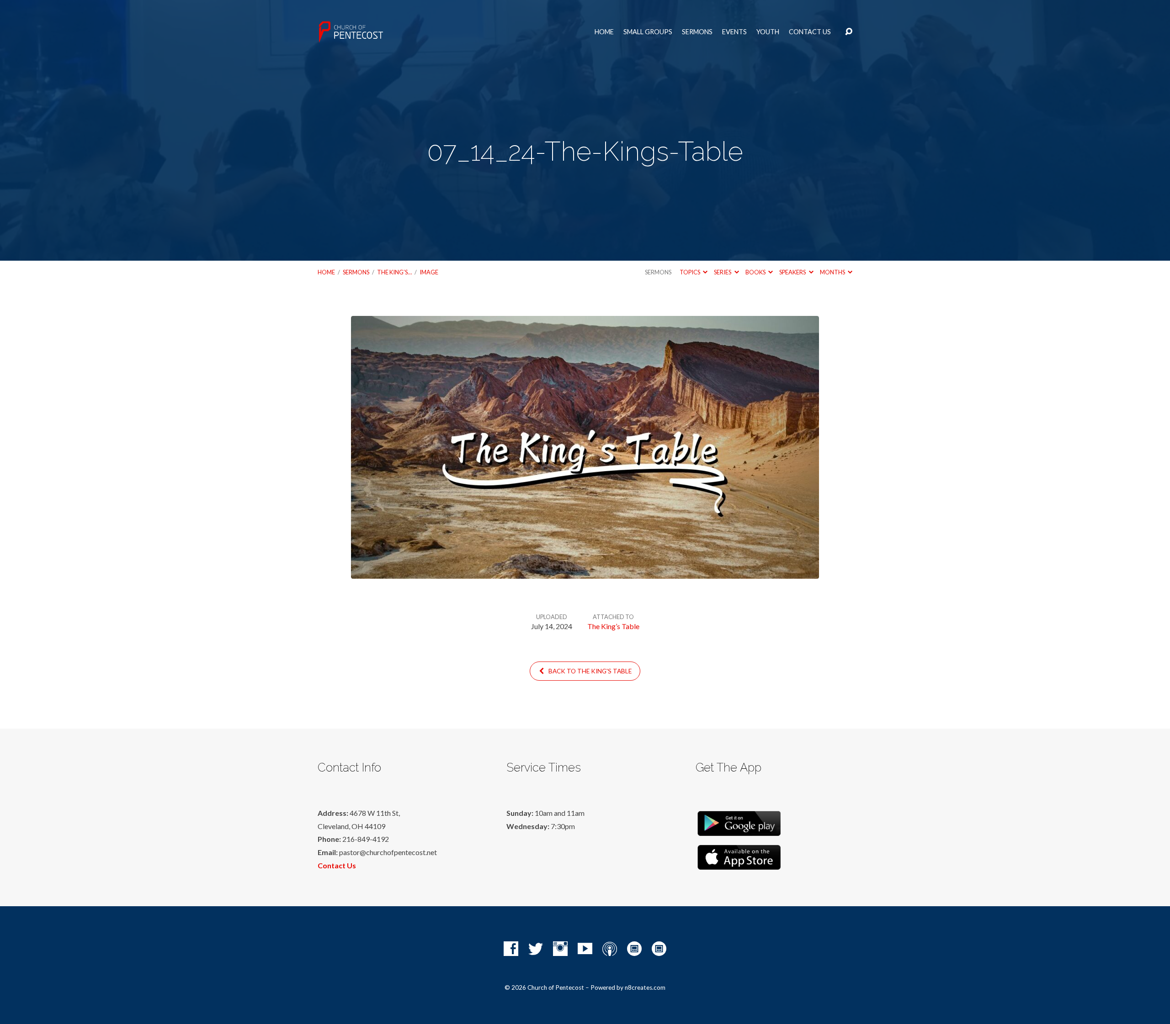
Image (429, 272)
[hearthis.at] (659, 948)
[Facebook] (511, 948)
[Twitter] (535, 948)
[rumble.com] (634, 948)
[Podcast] (609, 948)
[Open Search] (848, 32)
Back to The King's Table (589, 671)
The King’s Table (613, 626)
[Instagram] (560, 948)
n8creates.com (645, 987)
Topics (690, 272)
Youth (767, 32)
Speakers (793, 272)
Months (833, 272)
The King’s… (394, 272)
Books (755, 272)
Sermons (697, 32)
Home (604, 32)
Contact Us (810, 32)
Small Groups (647, 32)
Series (723, 272)
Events (734, 32)
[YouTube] (585, 948)
